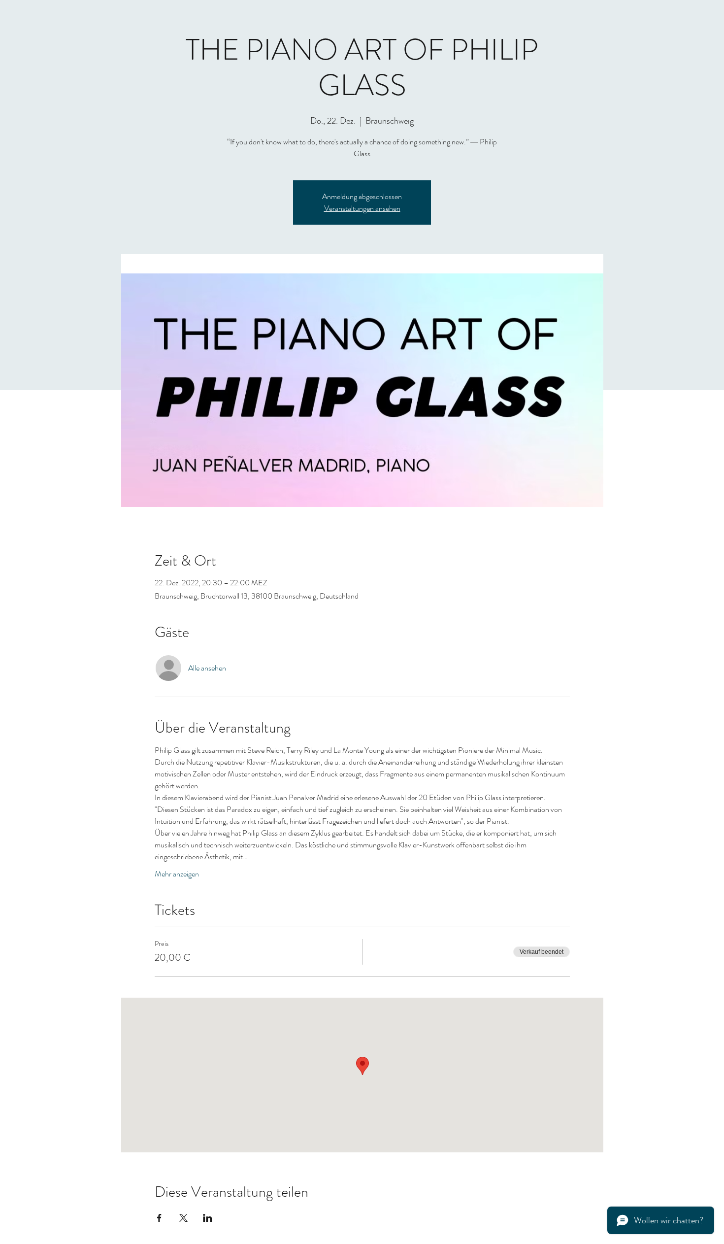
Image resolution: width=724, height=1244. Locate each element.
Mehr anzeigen (177, 874)
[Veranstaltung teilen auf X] (183, 1218)
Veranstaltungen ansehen (362, 208)
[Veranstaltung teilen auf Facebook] (159, 1218)
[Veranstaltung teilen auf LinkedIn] (207, 1218)
